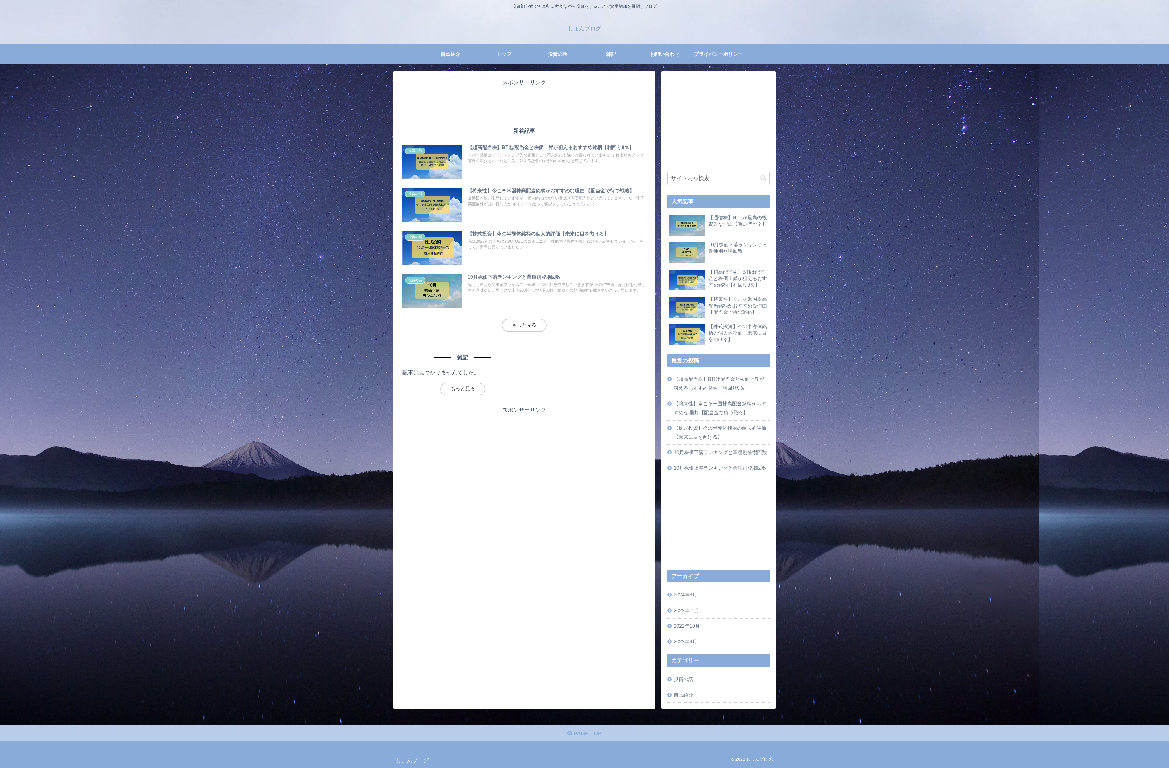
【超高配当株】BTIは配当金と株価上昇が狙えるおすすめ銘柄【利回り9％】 (719, 383)
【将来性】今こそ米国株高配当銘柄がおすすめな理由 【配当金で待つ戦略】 (720, 408)
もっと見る (524, 325)
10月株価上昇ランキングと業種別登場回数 (720, 468)
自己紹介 (683, 694)
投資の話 (683, 679)
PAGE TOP (587, 733)
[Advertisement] (524, 101)
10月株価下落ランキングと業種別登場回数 (720, 452)
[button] (763, 178)
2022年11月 (686, 610)
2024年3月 (685, 594)
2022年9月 (685, 641)
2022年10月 (687, 626)
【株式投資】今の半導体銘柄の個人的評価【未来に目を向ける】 (720, 432)
